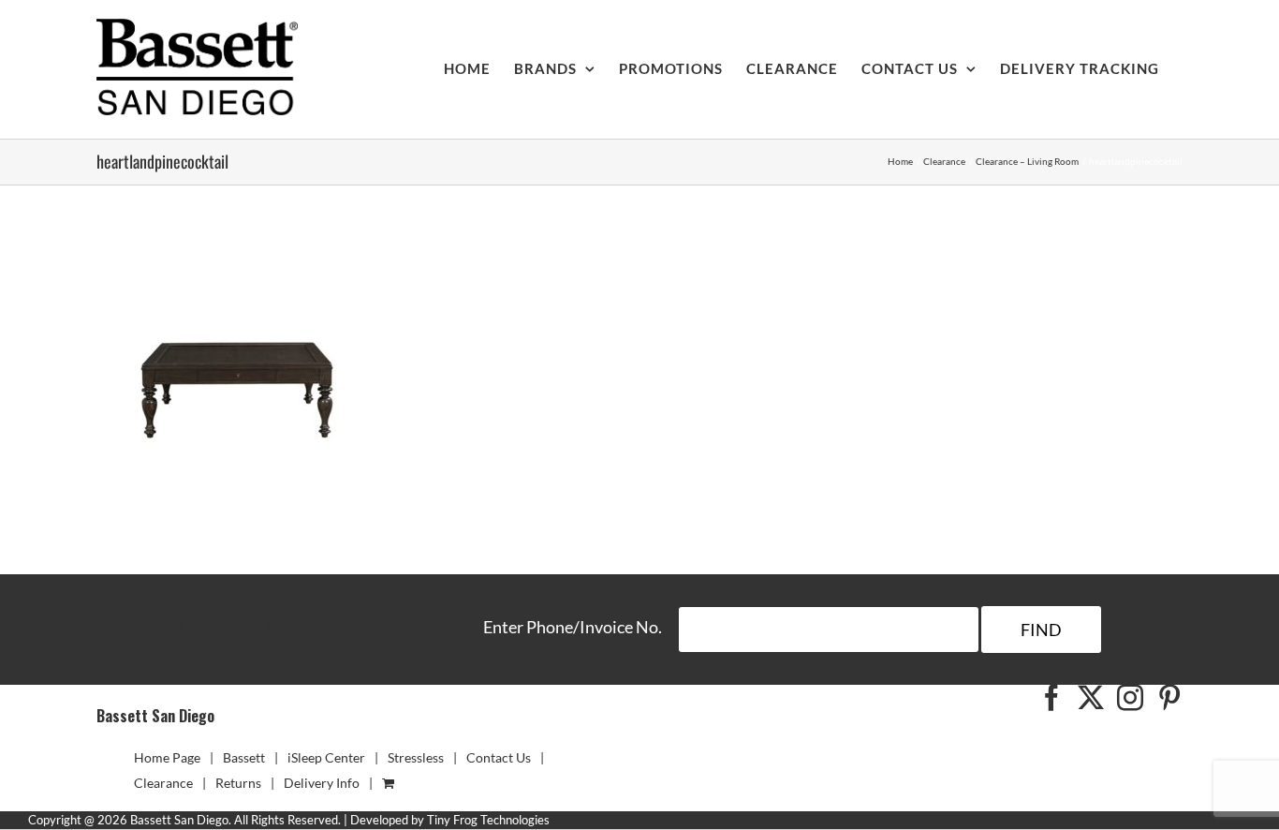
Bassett (244, 757)
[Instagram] (1130, 698)
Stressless (416, 757)
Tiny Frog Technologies (488, 819)
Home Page (167, 757)
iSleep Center (326, 757)
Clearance (163, 783)
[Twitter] (1091, 698)
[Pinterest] (1169, 698)
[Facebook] (1051, 698)
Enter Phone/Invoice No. (572, 626)
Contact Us (498, 757)
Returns (238, 783)
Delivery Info (322, 783)
